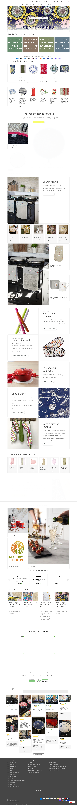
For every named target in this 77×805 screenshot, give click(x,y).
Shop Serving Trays (11, 784)
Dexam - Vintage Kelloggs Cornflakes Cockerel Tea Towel (53, 100)
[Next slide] (39, 31)
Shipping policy (38, 804)
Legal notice (52, 804)
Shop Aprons (10, 768)
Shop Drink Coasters (11, 770)
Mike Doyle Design (13, 566)
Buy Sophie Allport (48, 193)
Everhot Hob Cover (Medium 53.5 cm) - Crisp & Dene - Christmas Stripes (64, 100)
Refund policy (20, 804)
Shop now (42, 469)
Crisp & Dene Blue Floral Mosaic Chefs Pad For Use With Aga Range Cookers (22, 100)
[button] (8, 1)
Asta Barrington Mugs (14, 535)
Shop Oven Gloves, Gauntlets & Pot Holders (16, 780)
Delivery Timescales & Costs (34, 764)
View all (38, 110)
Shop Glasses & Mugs (11, 776)
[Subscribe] (47, 672)
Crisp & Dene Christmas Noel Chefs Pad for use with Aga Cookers (53, 77)
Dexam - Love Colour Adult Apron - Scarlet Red (33, 99)
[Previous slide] (34, 31)
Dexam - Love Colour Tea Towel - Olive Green (22, 76)
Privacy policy (26, 804)
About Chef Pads (52, 762)
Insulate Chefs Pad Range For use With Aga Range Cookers (17, 146)
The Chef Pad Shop (13, 804)
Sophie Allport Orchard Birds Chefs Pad (50, 239)
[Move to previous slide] (9, 580)
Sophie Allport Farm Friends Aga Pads (13, 239)
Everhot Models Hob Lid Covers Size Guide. (58, 766)
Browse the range (38, 122)
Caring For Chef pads (53, 764)
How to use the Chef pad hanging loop (57, 768)
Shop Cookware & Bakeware (13, 772)
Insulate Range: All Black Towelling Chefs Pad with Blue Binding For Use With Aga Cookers (47, 167)
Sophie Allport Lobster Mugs (37, 238)
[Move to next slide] (67, 580)
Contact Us (30, 768)
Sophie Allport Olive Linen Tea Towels (24, 239)
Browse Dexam (47, 443)
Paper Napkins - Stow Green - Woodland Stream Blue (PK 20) (12, 100)
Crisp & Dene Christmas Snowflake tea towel (42, 77)
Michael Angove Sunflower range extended (14, 604)
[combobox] (72, 802)
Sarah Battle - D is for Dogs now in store (30, 604)
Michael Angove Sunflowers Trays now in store (61, 604)
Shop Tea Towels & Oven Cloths (13, 786)
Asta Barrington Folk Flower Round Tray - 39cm (33, 76)
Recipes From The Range (54, 770)
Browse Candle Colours (49, 328)
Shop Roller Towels (11, 782)
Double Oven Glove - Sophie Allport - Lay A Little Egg (58, 266)
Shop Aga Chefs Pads (11, 762)
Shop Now (11, 471)
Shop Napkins (10, 778)
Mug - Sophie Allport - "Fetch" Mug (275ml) (58, 297)
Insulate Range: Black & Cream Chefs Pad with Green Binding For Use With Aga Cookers (17, 174)
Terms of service (32, 804)
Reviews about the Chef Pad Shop (35, 770)
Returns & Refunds (32, 766)
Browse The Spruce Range (19, 495)
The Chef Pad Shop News (33, 772)
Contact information (46, 804)
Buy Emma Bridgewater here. (19, 355)
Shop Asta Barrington (54, 23)
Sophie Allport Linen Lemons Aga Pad (63, 239)
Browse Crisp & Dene (18, 412)
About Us (30, 762)
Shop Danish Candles (11, 774)
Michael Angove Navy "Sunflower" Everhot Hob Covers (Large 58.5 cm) (64, 77)
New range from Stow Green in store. (45, 604)
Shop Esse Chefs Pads (11, 764)
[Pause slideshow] (42, 31)
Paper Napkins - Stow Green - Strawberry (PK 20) (43, 99)
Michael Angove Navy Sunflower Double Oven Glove (12, 76)
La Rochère (32, 566)
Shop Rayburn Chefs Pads (12, 766)
